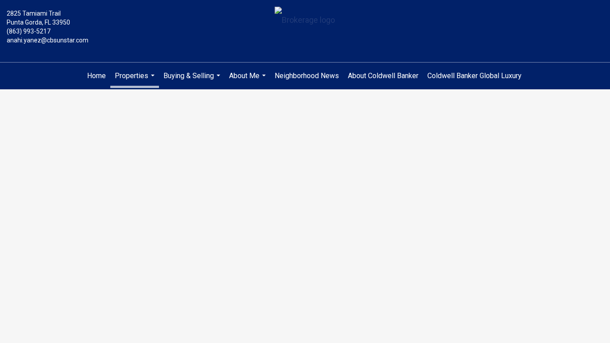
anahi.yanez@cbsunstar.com (47, 40)
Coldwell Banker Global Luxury (474, 75)
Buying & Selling (192, 80)
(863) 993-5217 (28, 31)
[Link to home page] (305, 21)
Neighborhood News (307, 75)
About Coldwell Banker (383, 75)
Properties (136, 79)
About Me (248, 80)
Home (96, 75)
